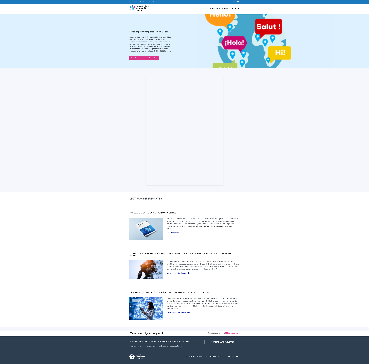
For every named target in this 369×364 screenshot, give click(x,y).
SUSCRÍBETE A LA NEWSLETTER (221, 342)
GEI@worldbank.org (232, 333)
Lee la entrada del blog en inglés (178, 273)
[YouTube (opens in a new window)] (237, 356)
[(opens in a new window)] (137, 356)
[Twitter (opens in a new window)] (229, 356)
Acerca (205, 8)
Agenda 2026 (215, 8)
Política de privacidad (213, 356)
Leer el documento (173, 233)
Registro (142, 1)
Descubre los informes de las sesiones (144, 58)
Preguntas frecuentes (231, 8)
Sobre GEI (236, 1)
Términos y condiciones (193, 356)
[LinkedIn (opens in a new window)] (233, 356)
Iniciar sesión (133, 1)
